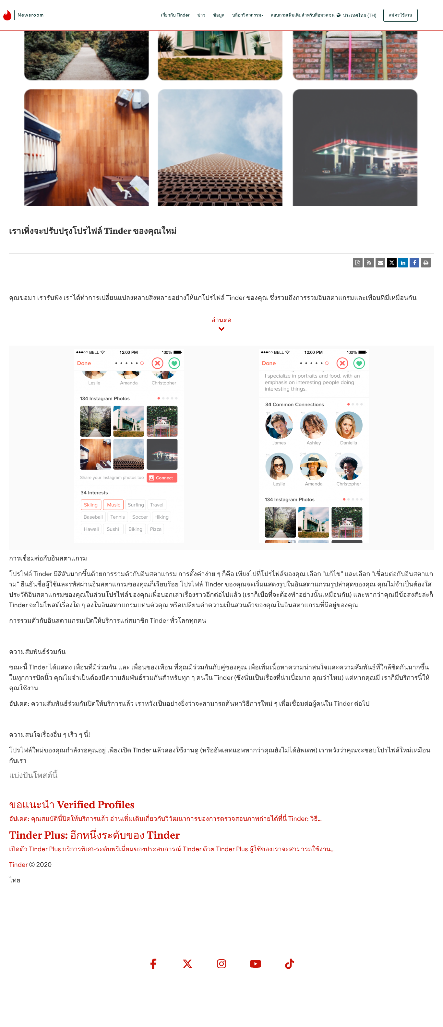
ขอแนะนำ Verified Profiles (72, 804)
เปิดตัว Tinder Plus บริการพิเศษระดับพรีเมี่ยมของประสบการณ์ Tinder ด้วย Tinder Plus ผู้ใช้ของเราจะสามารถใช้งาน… (172, 849)
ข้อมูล (218, 15)
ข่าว (202, 15)
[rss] (369, 262)
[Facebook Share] (414, 262)
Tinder (18, 864)
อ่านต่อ (221, 320)
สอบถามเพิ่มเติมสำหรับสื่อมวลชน (303, 15)
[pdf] (358, 262)
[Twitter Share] (392, 262)
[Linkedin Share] (403, 262)
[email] (380, 262)
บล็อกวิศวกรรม (246, 15)
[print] (426, 262)
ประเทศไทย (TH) (359, 15)
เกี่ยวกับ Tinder (175, 15)
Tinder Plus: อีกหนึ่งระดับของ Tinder (94, 835)
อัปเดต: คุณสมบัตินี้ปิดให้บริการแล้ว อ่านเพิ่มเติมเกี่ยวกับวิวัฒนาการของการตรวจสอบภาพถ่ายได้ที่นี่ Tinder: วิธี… (165, 818)
